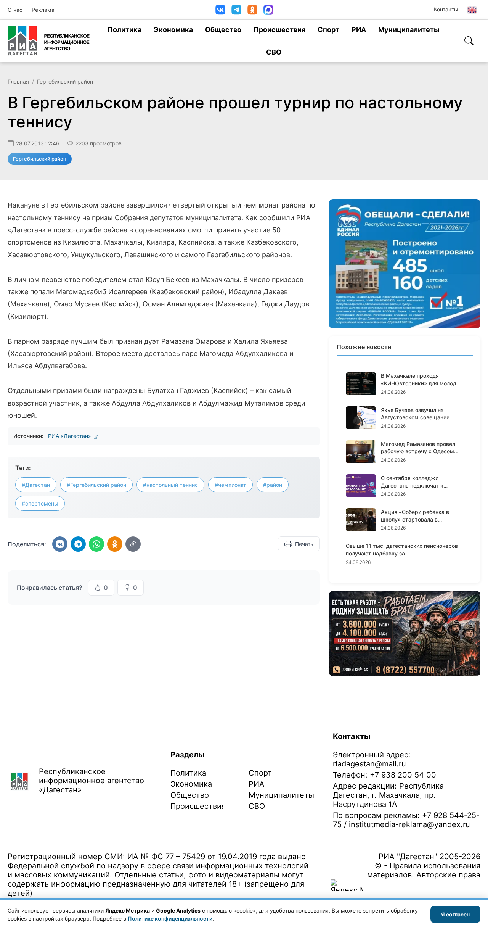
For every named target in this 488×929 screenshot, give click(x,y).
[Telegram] (236, 9)
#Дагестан (36, 484)
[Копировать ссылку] (133, 544)
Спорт (328, 30)
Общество (223, 30)
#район (272, 484)
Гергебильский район (65, 81)
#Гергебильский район (96, 484)
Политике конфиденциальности (170, 918)
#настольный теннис (170, 484)
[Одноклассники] (252, 9)
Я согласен (455, 914)
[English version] (472, 9)
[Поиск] (469, 40)
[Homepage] (49, 41)
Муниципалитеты (409, 30)
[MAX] (268, 9)
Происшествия (279, 30)
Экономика (173, 30)
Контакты (446, 9)
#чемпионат (230, 484)
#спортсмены (40, 503)
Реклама (43, 9)
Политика (124, 30)
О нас (15, 9)
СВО (273, 52)
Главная (18, 81)
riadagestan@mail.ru (369, 763)
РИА (359, 30)
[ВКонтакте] (220, 9)
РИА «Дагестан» (70, 436)
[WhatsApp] (96, 544)
